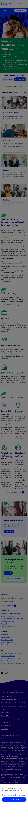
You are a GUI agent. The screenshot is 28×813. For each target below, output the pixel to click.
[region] (14, 798)
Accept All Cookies (14, 799)
